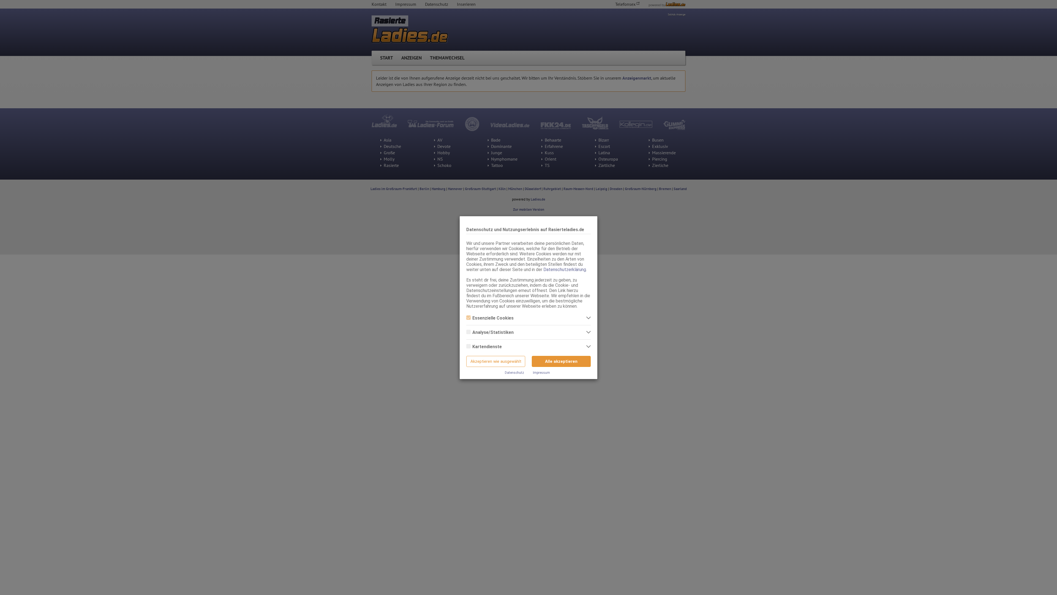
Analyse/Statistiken (493, 332)
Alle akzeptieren (561, 361)
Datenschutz (514, 373)
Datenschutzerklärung (564, 269)
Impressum (541, 373)
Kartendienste (487, 346)
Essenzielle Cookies (493, 318)
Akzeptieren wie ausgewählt (495, 361)
